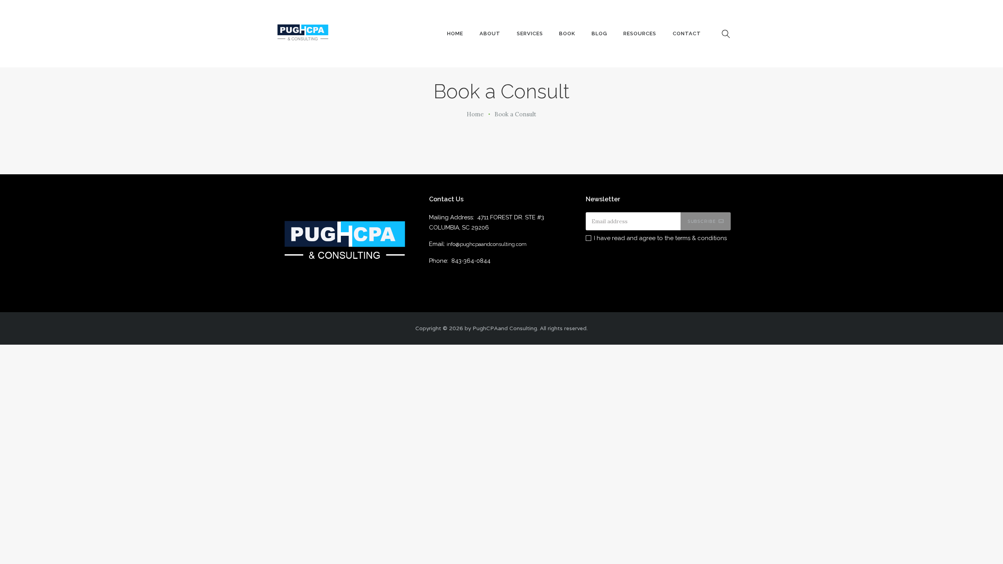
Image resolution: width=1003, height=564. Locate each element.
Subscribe (702, 221)
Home (475, 114)
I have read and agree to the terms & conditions (660, 238)
